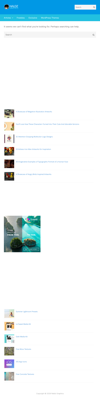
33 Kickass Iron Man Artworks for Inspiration (33, 149)
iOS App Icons (21, 362)
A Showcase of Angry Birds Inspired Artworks (33, 174)
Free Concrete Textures (25, 374)
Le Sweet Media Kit (23, 324)
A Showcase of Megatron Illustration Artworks (34, 112)
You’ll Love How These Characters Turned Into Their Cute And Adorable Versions (47, 124)
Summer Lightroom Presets (27, 311)
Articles (7, 18)
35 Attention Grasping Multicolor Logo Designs (34, 137)
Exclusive (33, 18)
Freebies (21, 18)
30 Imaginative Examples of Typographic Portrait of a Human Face (42, 162)
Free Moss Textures (23, 349)
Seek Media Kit (22, 337)
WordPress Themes (50, 18)
